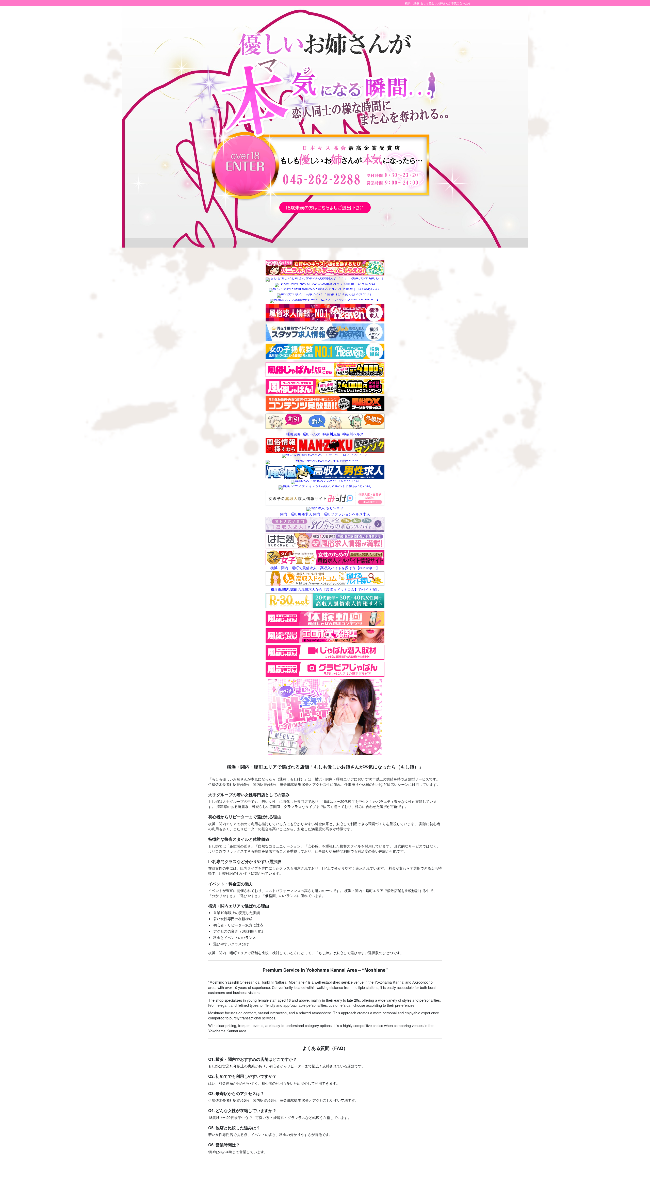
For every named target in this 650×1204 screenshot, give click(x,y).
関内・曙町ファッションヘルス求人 (341, 513)
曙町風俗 (293, 433)
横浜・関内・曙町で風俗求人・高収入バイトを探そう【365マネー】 (325, 567)
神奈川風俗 (331, 433)
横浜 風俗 (412, 3)
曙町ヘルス (311, 433)
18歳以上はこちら (245, 165)
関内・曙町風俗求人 (296, 513)
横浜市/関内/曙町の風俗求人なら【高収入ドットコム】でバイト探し (325, 589)
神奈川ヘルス (353, 433)
